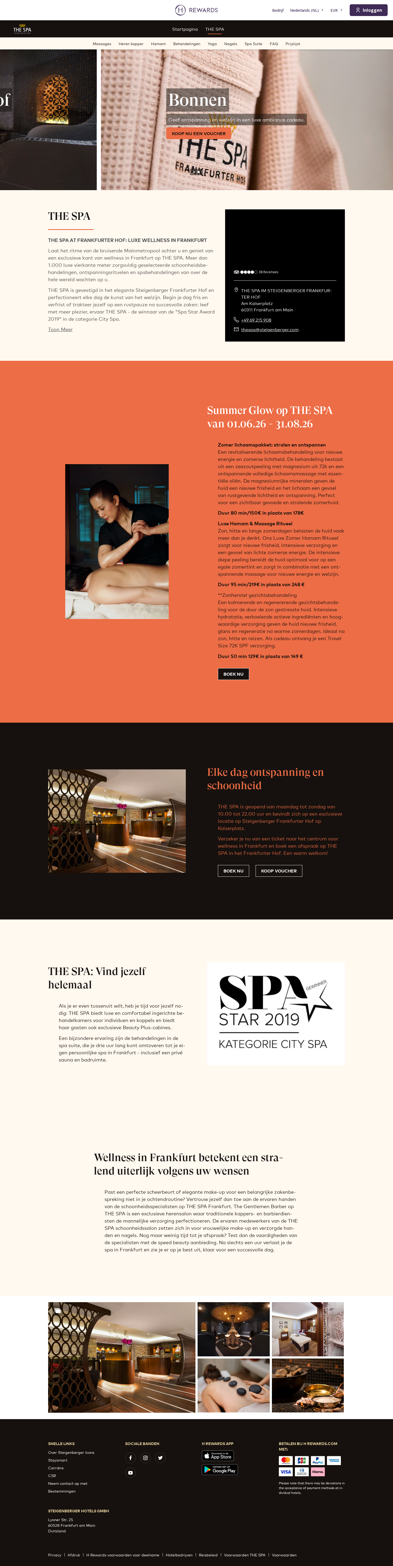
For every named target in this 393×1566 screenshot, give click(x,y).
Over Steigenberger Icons (71, 1452)
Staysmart (57, 1459)
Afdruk (74, 1554)
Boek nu (234, 674)
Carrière (56, 1467)
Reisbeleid (208, 1554)
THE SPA (214, 29)
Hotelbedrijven (179, 1554)
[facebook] (130, 1458)
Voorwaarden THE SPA (244, 1554)
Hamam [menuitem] (158, 43)
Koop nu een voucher (98, 133)
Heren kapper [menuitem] (131, 43)
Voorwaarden (284, 1554)
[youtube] (130, 1472)
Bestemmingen (61, 1490)
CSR (52, 1475)
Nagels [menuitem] (230, 43)
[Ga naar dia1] (194, 172)
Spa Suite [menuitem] (253, 43)
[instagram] (145, 1458)
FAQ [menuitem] (274, 43)
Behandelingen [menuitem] (186, 43)
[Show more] (57, 1310)
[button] (121, 1357)
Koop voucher (279, 871)
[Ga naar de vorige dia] (9, 113)
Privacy (54, 1554)
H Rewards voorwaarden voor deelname (122, 1554)
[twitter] (160, 1458)
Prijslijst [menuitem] (293, 43)
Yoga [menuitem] (212, 43)
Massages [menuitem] (102, 43)
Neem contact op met (67, 1483)
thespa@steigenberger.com (270, 329)
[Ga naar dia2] (199, 172)
